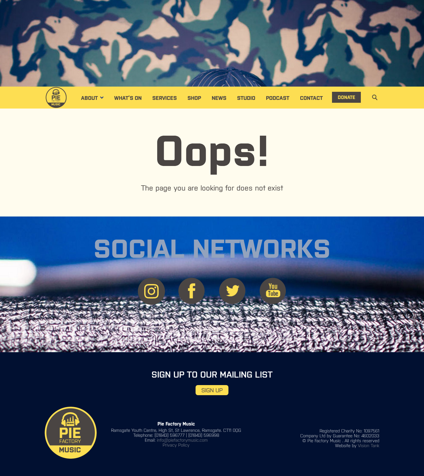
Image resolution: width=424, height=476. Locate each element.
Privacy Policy (176, 445)
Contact (311, 98)
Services (164, 98)
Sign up (212, 390)
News (219, 98)
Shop (194, 98)
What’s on (128, 98)
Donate (346, 97)
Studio (246, 98)
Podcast (277, 98)
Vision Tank (368, 445)
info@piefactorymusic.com (182, 440)
